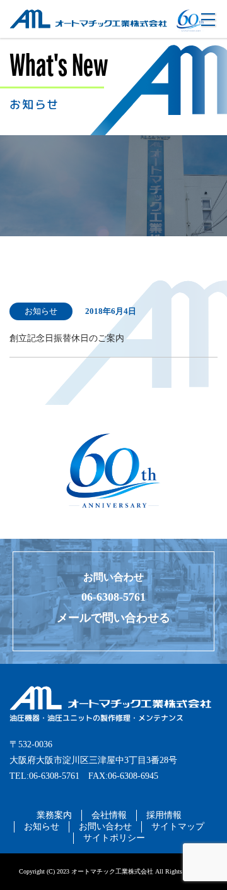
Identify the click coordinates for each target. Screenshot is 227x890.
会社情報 (109, 815)
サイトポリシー (114, 838)
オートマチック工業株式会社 (66, 34)
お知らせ (41, 826)
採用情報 (164, 815)
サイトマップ (177, 826)
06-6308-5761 (113, 597)
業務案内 (54, 815)
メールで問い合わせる (113, 617)
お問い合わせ (105, 826)
